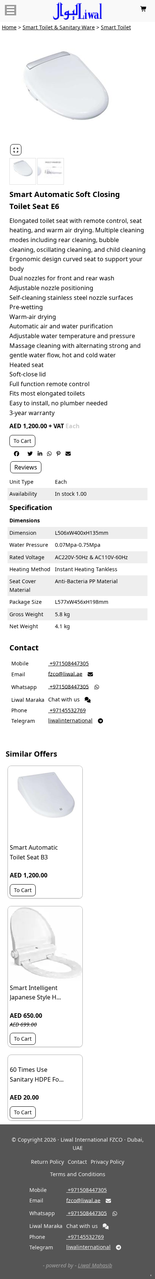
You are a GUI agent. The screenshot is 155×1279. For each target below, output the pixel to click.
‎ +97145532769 (67, 710)
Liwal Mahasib (95, 1265)
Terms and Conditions (77, 1174)
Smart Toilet (116, 27)
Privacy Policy (107, 1161)
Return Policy (47, 1161)
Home (9, 27)
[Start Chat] (87, 700)
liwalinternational (70, 720)
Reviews (25, 467)
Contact (77, 1161)
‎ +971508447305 (68, 663)
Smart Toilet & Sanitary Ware (59, 27)
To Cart (22, 440)
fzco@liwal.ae (65, 673)
